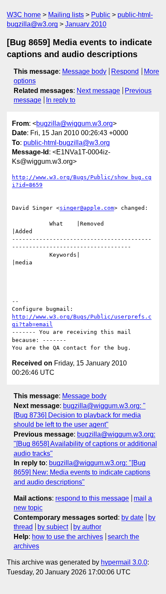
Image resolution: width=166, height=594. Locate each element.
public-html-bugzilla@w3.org (66, 142)
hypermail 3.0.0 (124, 562)
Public (100, 14)
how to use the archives (67, 536)
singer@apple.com (87, 208)
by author (87, 526)
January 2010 (85, 24)
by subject (52, 526)
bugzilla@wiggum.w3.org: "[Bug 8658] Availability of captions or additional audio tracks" (85, 444)
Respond (125, 71)
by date (132, 517)
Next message (98, 90)
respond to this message (92, 498)
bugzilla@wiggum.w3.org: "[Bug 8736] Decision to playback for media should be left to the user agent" (80, 415)
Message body (84, 71)
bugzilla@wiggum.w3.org (74, 123)
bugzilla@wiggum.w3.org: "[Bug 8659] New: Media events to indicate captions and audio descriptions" (82, 472)
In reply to (60, 100)
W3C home (24, 14)
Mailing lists (66, 14)
